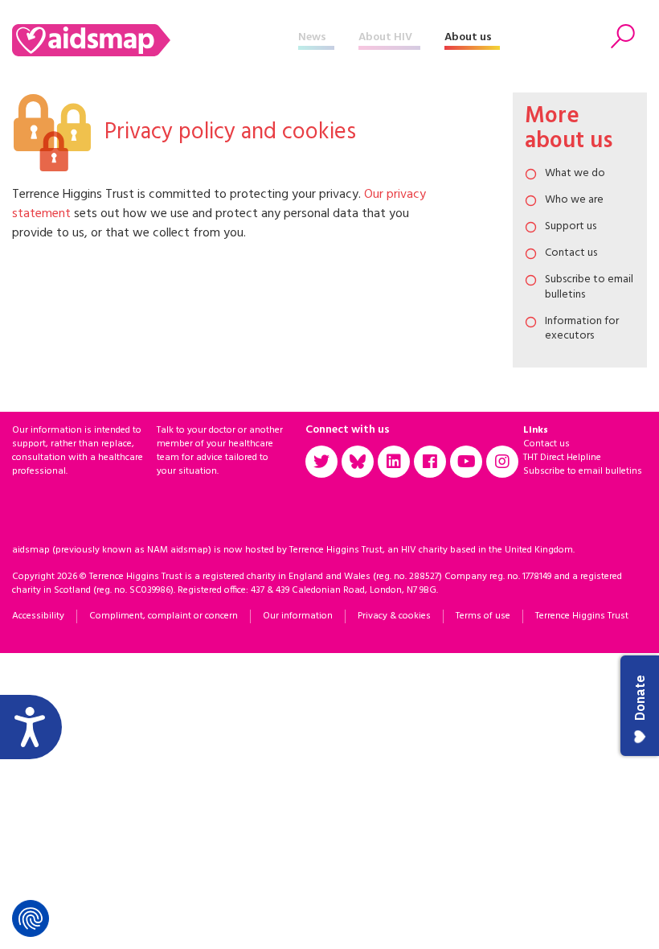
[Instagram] (502, 462)
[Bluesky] (358, 462)
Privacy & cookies (394, 616)
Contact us (571, 253)
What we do (575, 173)
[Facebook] (430, 462)
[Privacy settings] (30, 918)
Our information (298, 616)
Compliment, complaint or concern (163, 616)
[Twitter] (321, 462)
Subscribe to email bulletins (589, 286)
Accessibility (38, 616)
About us (468, 37)
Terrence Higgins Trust (581, 616)
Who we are (574, 200)
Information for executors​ (582, 328)
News (312, 37)
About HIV (385, 37)
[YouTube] (466, 462)
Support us (570, 226)
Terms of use (483, 616)
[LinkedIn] (394, 462)
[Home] (155, 40)
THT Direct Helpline (562, 458)
